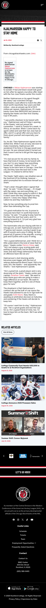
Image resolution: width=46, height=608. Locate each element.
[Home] (5, 5)
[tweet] (41, 40)
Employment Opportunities (23, 543)
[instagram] (18, 519)
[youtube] (32, 519)
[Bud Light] (23, 456)
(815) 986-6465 (23, 571)
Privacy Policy (14, 599)
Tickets (23, 535)
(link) (33, 54)
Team (23, 539)
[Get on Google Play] (31, 588)
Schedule (23, 531)
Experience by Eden (29, 599)
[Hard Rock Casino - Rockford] (11, 456)
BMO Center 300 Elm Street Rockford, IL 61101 (23, 565)
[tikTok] (27, 519)
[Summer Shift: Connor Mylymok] (23, 423)
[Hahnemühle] (35, 456)
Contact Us (23, 558)
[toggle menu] (42, 5)
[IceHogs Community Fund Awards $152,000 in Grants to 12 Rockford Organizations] (23, 350)
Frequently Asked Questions (23, 547)
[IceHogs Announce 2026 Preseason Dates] (23, 387)
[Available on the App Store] (14, 588)
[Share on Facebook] (38, 40)
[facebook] (13, 519)
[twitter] (22, 519)
